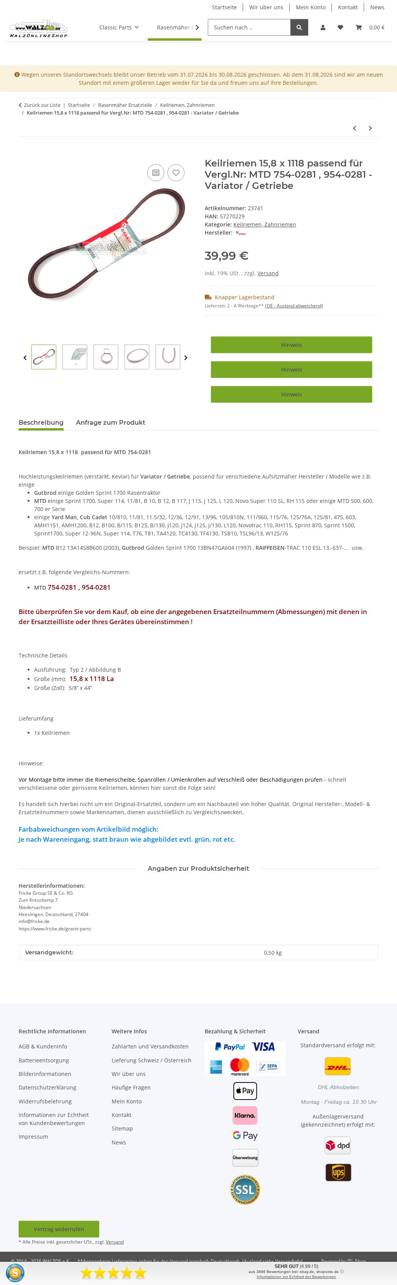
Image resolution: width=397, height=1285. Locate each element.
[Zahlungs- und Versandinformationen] (245, 1058)
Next (186, 358)
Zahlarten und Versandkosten (150, 1046)
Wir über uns (266, 7)
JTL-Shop (356, 1261)
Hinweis (291, 344)
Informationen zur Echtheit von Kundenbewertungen (54, 1119)
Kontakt (348, 7)
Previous (25, 358)
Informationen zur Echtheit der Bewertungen (296, 1277)
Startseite (224, 7)
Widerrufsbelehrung (45, 1101)
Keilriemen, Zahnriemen (264, 224)
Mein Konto (311, 7)
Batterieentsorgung (44, 1060)
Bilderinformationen (45, 1073)
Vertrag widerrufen (59, 1229)
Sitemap (122, 1128)
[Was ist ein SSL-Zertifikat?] (245, 1189)
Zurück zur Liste (42, 104)
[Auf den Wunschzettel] (176, 172)
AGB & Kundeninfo (43, 1046)
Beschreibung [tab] (41, 422)
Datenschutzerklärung (47, 1087)
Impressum (33, 1136)
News (377, 7)
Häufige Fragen (131, 1087)
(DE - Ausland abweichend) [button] (294, 305)
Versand (268, 273)
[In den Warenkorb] (25, 153)
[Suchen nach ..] (299, 27)
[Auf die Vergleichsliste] (155, 172)
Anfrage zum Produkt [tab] (110, 422)
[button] (322, 27)
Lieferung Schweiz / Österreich (152, 1060)
